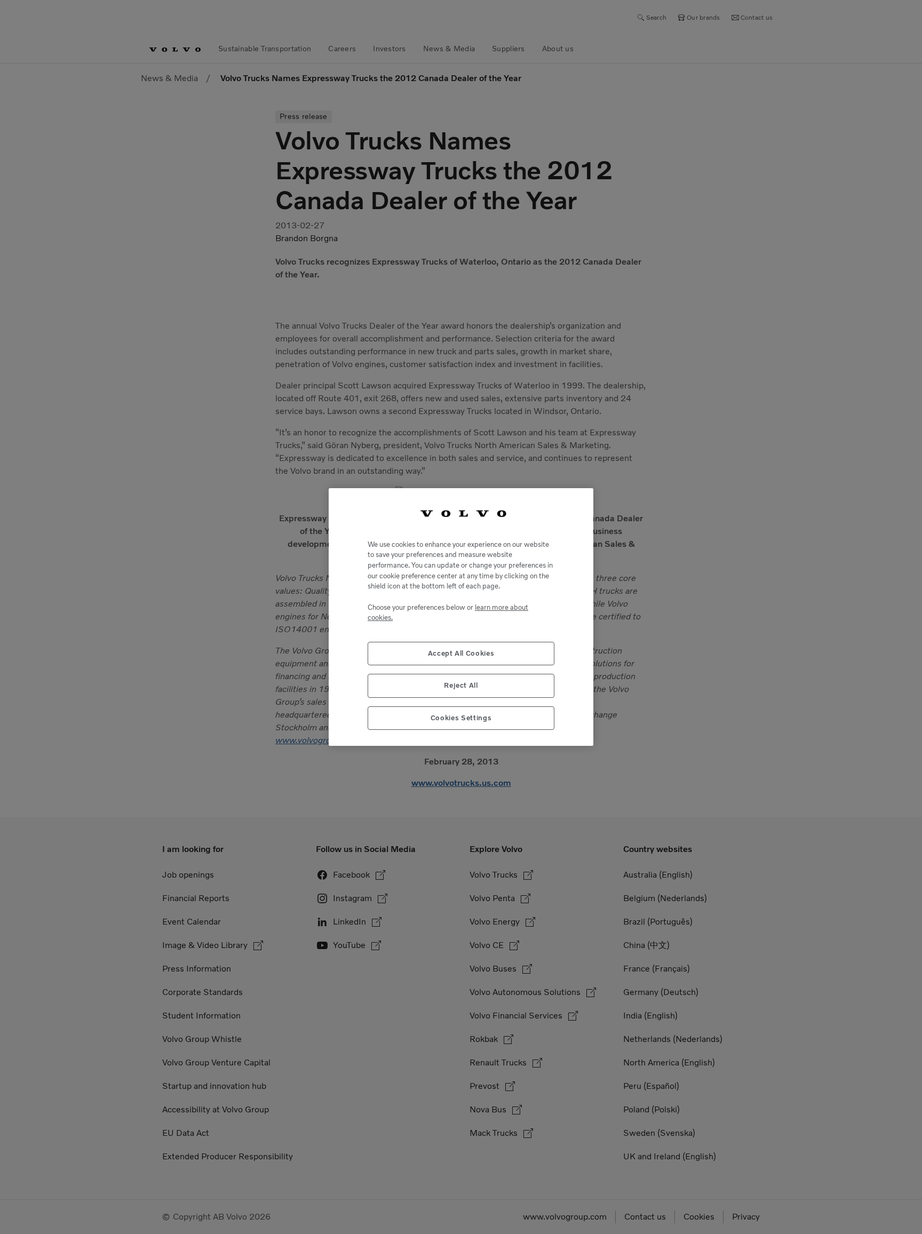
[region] (461, 617)
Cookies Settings (461, 718)
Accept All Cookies (461, 653)
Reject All (461, 685)
